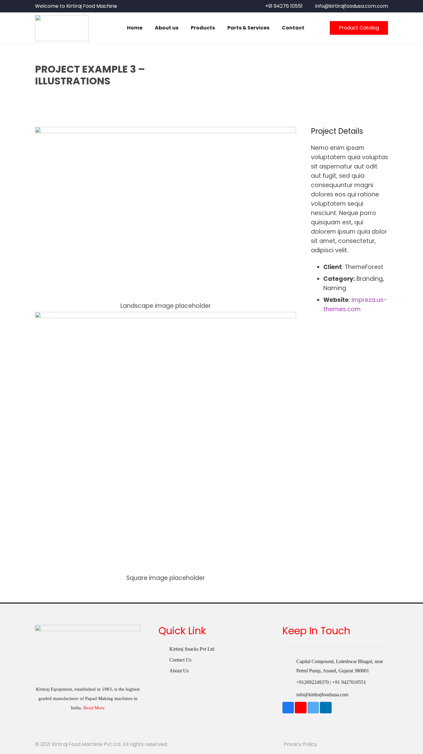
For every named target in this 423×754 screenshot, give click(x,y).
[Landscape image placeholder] (165, 219)
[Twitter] (313, 708)
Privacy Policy (300, 744)
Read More (94, 707)
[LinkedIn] (326, 708)
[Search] (317, 28)
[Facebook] (288, 708)
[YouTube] (301, 708)
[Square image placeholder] (165, 447)
